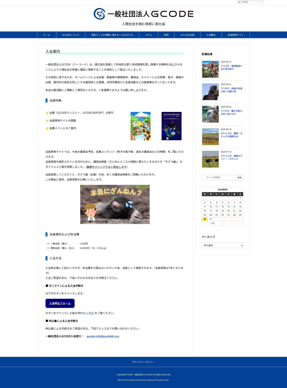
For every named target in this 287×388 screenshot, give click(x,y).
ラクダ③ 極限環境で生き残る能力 (231, 67)
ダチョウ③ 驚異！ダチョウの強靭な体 (231, 135)
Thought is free (161, 380)
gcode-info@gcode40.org (103, 336)
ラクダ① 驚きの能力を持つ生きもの (231, 112)
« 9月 (212, 223)
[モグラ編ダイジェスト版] (115, 204)
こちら (90, 313)
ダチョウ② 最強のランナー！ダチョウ (231, 157)
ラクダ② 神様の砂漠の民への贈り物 (231, 90)
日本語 (244, 2)
